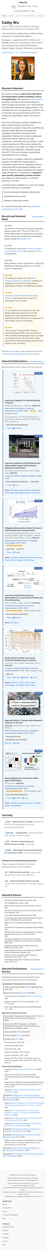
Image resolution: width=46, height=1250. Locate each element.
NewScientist (24, 557)
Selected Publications (28, 15)
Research (11, 15)
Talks (29, 6)
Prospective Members (22, 11)
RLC (17, 1039)
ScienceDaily (10, 685)
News (18, 15)
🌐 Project (16, 552)
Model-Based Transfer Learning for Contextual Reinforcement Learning (20, 659)
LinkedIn (6, 1234)
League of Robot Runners (27, 1069)
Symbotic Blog (24, 490)
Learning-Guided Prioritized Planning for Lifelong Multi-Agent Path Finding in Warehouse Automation (23, 465)
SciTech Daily (24, 683)
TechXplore (35, 490)
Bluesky (5, 1238)
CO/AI (32, 683)
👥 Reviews (17, 428)
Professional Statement (28, 53)
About (4, 15)
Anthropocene (36, 557)
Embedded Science (22, 493)
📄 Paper (8, 428)
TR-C (6, 1009)
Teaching (40, 15)
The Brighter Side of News (26, 685)
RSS (4, 1245)
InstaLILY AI (35, 493)
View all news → (38, 217)
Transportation (21, 833)
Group (35, 6)
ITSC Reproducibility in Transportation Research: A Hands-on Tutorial (22, 1130)
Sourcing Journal (25, 803)
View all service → (37, 969)
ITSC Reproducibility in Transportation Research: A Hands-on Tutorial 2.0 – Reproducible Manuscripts (22, 1113)
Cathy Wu (23, 2)
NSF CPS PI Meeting (34, 996)
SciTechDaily (16, 806)
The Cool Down (11, 560)
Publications (21, 6)
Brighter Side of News (26, 560)
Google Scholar (8, 53)
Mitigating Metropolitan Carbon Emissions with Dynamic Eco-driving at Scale (23, 529)
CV (16, 53)
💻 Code (16, 485)
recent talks (18, 209)
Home (14, 6)
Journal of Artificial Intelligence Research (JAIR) (23, 476)
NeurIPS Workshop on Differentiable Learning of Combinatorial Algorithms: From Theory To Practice (24, 1104)
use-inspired (36, 99)
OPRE (19, 1032)
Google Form (25, 239)
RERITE (28, 987)
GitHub (5, 1230)
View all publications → (35, 361)
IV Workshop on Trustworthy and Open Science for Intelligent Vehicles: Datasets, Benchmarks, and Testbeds (24, 1097)
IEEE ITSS (22, 993)
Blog (33, 11)
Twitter (5, 1241)
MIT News (14, 490)
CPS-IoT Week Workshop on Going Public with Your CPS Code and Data (22, 1125)
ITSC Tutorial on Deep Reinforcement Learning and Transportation (22, 1149)
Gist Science (9, 493)
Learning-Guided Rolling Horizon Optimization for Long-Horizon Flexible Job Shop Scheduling (24, 597)
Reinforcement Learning (22, 822)
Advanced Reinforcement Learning (24, 881)
